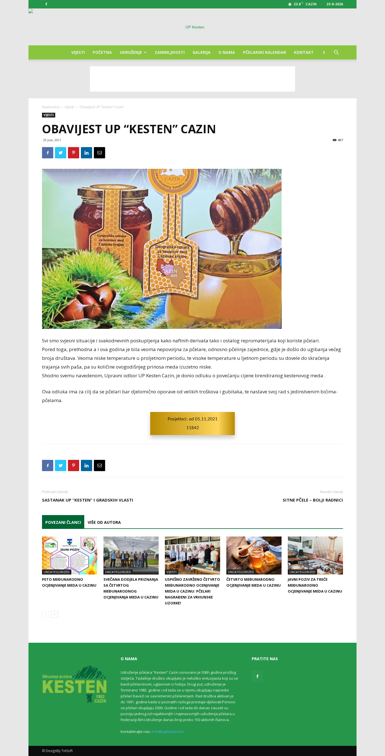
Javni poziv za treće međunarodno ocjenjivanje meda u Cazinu (315, 585)
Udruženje (131, 52)
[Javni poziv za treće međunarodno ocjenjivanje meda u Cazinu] (315, 555)
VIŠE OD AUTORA (104, 522)
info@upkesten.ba (167, 731)
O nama (226, 52)
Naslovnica (50, 107)
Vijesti (78, 52)
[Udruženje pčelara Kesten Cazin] (192, 27)
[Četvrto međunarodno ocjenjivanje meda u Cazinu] (254, 555)
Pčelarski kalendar (264, 52)
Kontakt (304, 52)
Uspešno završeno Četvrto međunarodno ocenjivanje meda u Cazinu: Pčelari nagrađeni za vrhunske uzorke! (192, 591)
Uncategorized (57, 572)
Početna (102, 52)
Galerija (202, 52)
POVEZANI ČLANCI (63, 522)
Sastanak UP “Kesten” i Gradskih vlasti (87, 500)
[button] (336, 53)
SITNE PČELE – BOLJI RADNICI (313, 500)
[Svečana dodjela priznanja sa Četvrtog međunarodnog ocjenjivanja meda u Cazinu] (131, 555)
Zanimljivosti (170, 52)
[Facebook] (46, 4)
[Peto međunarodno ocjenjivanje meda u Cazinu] (69, 555)
